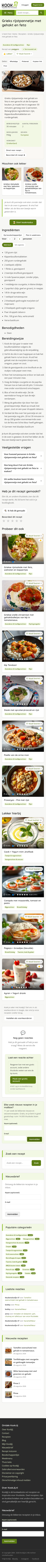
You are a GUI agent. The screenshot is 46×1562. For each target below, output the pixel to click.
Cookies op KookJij (10, 1465)
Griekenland (12, 143)
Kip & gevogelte (34, 624)
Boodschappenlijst (10, 1455)
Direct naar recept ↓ (14, 150)
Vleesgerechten (31, 1239)
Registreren (37, 5)
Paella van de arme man (16, 755)
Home (14, 34)
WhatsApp (14, 61)
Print (5, 66)
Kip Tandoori (10, 665)
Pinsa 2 (16, 1383)
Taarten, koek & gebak (26, 952)
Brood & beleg (22, 907)
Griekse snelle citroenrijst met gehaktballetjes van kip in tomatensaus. (19, 617)
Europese (25, 135)
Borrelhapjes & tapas (15, 1258)
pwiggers (15, 49)
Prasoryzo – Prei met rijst (16, 800)
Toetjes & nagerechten (13, 856)
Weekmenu (7, 1458)
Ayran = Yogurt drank (15, 993)
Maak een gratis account (20, 1079)
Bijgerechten (9, 907)
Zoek (36, 1163)
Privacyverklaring (10, 1476)
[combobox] (27, 12)
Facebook (35, 1559)
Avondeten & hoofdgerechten (13, 45)
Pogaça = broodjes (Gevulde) (18, 948)
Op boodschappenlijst (13, 235)
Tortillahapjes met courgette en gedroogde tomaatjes (26, 1360)
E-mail (6, 1133)
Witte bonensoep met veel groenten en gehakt (25, 1372)
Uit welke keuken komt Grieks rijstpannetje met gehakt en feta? (20, 481)
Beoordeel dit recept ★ (15, 155)
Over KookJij (7, 1429)
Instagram (25, 1559)
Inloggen (25, 5)
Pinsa (15, 1393)
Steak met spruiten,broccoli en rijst (21, 710)
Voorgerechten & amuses (14, 859)
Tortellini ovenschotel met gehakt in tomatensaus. (25, 1349)
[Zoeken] (41, 12)
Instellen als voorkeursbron (19, 1018)
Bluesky (15, 1559)
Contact (5, 1433)
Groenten (28, 1269)
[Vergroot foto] (5, 88)
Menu (10, 12)
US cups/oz (19, 245)
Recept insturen (9, 1451)
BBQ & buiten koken (15, 1266)
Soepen (11, 1246)
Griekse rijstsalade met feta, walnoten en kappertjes (18, 568)
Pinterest (25, 61)
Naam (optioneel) (10, 1123)
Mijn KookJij (7, 1444)
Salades (30, 1273)
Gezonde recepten (14, 1277)
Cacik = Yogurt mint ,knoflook (18, 851)
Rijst (28, 45)
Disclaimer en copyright (13, 1473)
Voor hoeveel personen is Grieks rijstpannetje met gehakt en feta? (20, 456)
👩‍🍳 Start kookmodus (23, 222)
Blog (4, 1440)
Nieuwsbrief (7, 1447)
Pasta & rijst (12, 1269)
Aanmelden (34, 1139)
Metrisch (7, 245)
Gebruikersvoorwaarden (13, 1469)
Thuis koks (7, 1462)
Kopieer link (37, 61)
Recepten (22, 34)
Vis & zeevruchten (14, 1254)
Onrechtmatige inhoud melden (16, 1480)
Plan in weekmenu (33, 235)
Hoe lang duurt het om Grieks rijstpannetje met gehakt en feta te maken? (21, 468)
